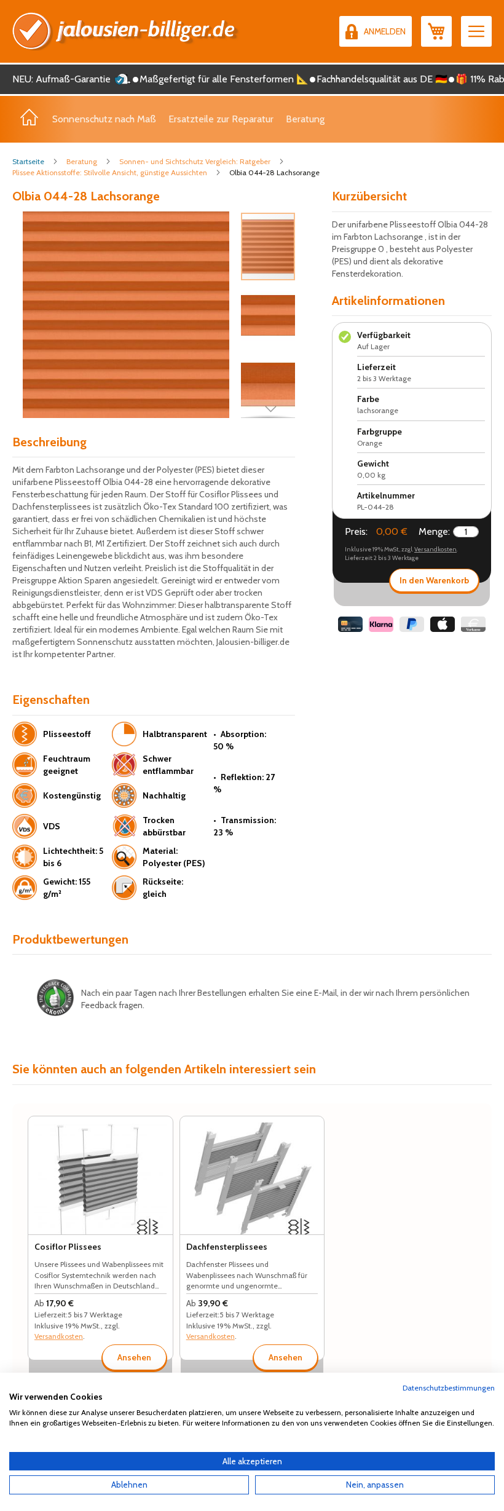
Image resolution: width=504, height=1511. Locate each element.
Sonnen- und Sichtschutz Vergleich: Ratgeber (194, 161)
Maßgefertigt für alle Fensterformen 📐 (224, 79)
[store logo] (126, 31)
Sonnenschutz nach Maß (104, 119)
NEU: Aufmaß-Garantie (61, 79)
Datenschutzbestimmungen (449, 1387)
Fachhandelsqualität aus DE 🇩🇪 (382, 79)
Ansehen (134, 1357)
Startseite (28, 161)
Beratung (305, 119)
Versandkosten (435, 549)
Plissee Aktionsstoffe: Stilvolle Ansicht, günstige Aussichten (109, 172)
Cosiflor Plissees (67, 1246)
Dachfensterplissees (226, 1246)
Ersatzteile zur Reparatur (221, 119)
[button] (268, 314)
